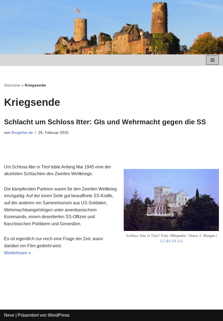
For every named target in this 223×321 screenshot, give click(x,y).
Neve (9, 315)
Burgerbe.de (22, 132)
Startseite (12, 85)
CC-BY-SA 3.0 (171, 241)
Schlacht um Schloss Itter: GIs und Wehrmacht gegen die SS (105, 122)
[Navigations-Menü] (212, 60)
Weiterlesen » (17, 253)
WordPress (58, 315)
